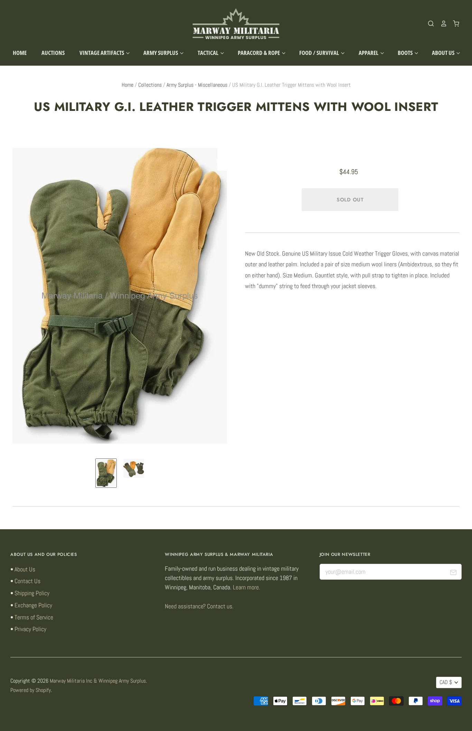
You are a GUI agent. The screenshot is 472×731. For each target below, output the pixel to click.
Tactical (208, 53)
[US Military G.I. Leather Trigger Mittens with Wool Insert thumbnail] (106, 473)
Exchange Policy (33, 605)
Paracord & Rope (259, 53)
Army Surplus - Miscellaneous (197, 85)
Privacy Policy (30, 629)
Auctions (53, 53)
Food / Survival (319, 53)
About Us (443, 53)
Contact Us (27, 581)
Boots (406, 53)
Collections (150, 85)
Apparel (369, 53)
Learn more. (246, 587)
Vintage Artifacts (102, 53)
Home (20, 53)
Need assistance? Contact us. (199, 606)
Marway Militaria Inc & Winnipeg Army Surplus (98, 680)
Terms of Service (34, 617)
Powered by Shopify (30, 690)
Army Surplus (161, 53)
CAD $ (446, 682)
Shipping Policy (32, 593)
